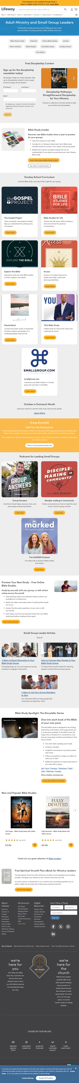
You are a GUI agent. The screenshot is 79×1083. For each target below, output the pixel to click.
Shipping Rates (23, 911)
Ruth (70, 768)
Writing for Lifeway (8, 929)
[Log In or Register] (71, 9)
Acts (47, 768)
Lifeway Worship (39, 912)
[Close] (75, 1068)
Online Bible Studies (49, 41)
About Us (5, 909)
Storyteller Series (48, 46)
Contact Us (5, 912)
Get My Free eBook (24, 889)
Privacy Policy (6, 924)
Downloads (38, 917)
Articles (66, 41)
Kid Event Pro (38, 914)
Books (19, 15)
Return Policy (22, 914)
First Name (7, 87)
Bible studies (55, 858)
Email (5, 96)
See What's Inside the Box (39, 166)
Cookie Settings (28, 1078)
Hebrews (50, 771)
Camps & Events (46, 15)
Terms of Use (6, 926)
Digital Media (27, 15)
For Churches (57, 15)
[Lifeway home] (8, 9)
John (43, 771)
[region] (39, 1074)
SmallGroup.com (39, 926)
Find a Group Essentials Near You (39, 445)
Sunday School (65, 46)
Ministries (36, 15)
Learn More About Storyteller (54, 781)
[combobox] (42, 9)
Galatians (63, 768)
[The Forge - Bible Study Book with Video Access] (21, 812)
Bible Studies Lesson (42, 946)
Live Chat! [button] (21, 923)
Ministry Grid (38, 909)
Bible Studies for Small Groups (24, 946)
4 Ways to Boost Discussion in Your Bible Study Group (18, 661)
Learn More (10, 232)
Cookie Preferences (24, 919)
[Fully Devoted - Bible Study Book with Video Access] (58, 812)
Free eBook (40, 52)
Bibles (3, 15)
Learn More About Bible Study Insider (44, 160)
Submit (7, 114)
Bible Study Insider (17, 41)
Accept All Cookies (46, 1078)
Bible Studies (11, 15)
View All (39, 637)
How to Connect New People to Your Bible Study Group (58, 661)
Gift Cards (21, 916)
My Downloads (23, 909)
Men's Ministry (15, 46)
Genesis (54, 768)
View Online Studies (10, 622)
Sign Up (55, 918)
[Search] (65, 9)
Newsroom (5, 917)
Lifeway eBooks (39, 924)
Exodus (58, 771)
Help (19, 921)
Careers (4, 914)
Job (42, 768)
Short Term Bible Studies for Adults (63, 946)
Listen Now (20, 513)
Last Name (25, 87)
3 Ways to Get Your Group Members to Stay (38, 694)
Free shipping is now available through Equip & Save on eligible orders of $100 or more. (39, 3)
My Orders (21, 906)
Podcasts (33, 41)
